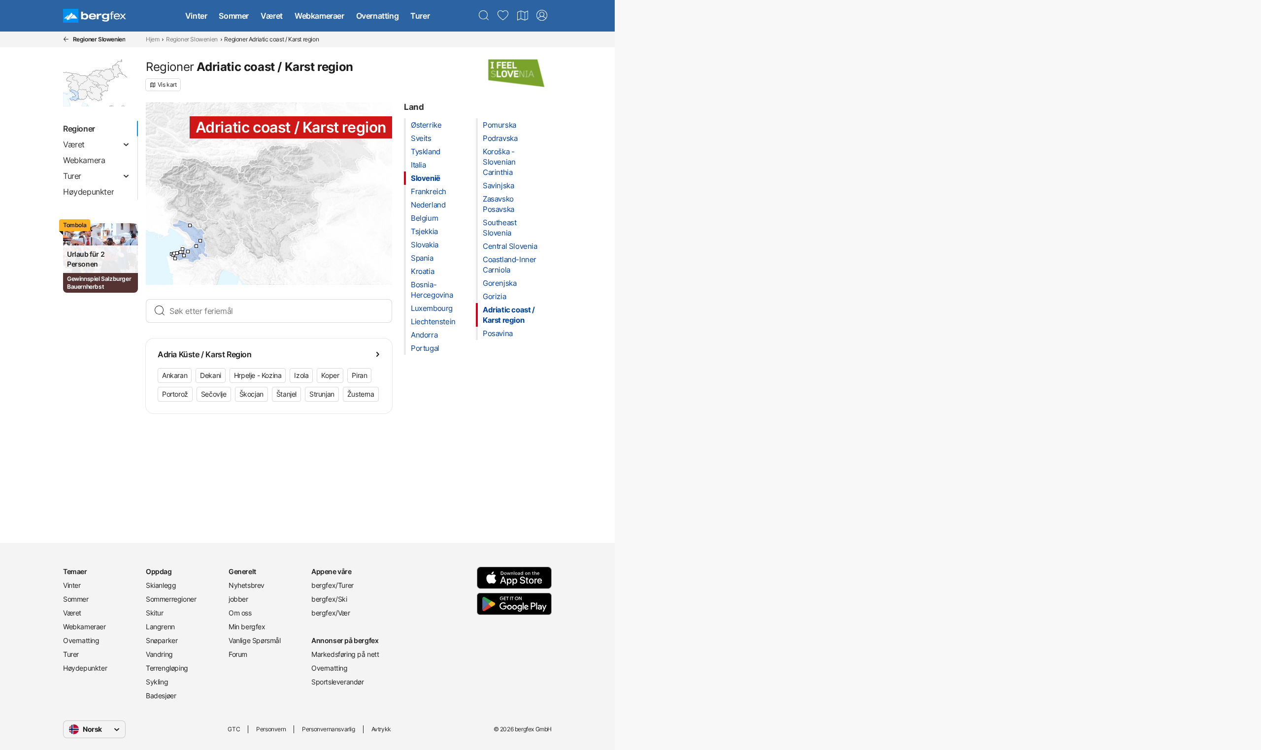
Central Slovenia (510, 246)
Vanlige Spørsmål (255, 640)
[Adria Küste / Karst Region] (184, 255)
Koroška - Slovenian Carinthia (499, 162)
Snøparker (161, 640)
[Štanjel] (190, 225)
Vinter (196, 16)
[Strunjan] (174, 253)
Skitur (155, 613)
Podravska (500, 138)
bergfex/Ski (329, 599)
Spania (422, 258)
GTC (234, 729)
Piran (359, 375)
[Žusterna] (180, 252)
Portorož (175, 394)
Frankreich (428, 191)
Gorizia (494, 296)
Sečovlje (214, 394)
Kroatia (422, 271)
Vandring (159, 654)
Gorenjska (499, 283)
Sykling (157, 682)
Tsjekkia (424, 231)
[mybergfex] (542, 16)
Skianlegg (161, 585)
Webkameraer (319, 16)
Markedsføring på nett (345, 654)
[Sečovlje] (175, 258)
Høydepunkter (85, 668)
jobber (238, 599)
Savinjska (498, 185)
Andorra (424, 335)
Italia (418, 165)
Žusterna (360, 394)
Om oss (240, 613)
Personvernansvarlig (328, 729)
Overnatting (377, 16)
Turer (420, 16)
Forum (238, 654)
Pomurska (499, 125)
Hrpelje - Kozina (258, 375)
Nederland (428, 204)
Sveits (421, 138)
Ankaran (174, 375)
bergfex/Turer (332, 585)
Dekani (210, 375)
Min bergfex (247, 626)
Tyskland (425, 151)
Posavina (498, 333)
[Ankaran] (182, 249)
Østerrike (426, 125)
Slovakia (424, 244)
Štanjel (286, 394)
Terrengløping (167, 668)
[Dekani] (188, 251)
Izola (301, 375)
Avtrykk (381, 729)
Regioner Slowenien (192, 39)
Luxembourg (432, 308)
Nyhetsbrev (247, 585)
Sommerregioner (171, 599)
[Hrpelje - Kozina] (196, 246)
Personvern (271, 729)
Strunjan (321, 394)
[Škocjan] (200, 240)
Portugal (425, 348)
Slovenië (425, 178)
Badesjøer (161, 695)
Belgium (424, 218)
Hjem (152, 39)
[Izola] (177, 253)
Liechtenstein (433, 321)
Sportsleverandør (337, 682)
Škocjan (251, 394)
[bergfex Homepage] (94, 16)
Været (272, 16)
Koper (330, 375)
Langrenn (160, 626)
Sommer (234, 16)
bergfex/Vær (330, 613)
